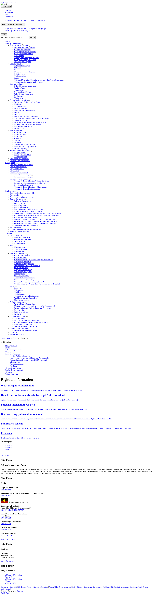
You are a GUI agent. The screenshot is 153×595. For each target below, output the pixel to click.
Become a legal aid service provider (22, 193)
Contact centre (19, 294)
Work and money (16, 130)
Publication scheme (21, 312)
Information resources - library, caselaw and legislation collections (37, 213)
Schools (17, 114)
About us (8, 233)
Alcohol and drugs (20, 106)
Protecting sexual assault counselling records (30, 122)
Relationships (19, 56)
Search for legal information (20, 161)
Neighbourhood (20, 153)
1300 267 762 (6, 524)
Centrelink (18, 138)
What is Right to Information (24, 304)
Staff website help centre (120, 587)
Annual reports (19, 318)
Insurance (17, 142)
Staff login (106, 587)
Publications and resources (19, 159)
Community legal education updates (27, 189)
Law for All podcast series (23, 185)
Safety (16, 112)
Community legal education (19, 179)
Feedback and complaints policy (25, 330)
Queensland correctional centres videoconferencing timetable (35, 221)
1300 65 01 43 (6, 495)
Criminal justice (15, 64)
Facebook (8, 577)
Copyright (13, 587)
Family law (18, 288)
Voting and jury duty (21, 120)
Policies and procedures (22, 201)
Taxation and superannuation (24, 144)
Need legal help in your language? (17, 31)
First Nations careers (21, 300)
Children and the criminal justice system (28, 82)
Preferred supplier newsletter (20, 231)
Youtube (8, 581)
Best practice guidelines (22, 262)
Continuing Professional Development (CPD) (26, 229)
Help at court (14, 171)
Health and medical (21, 104)
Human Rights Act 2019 (23, 126)
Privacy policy (19, 274)
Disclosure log (19, 310)
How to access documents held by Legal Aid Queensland (34, 306)
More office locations (7, 561)
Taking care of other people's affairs (27, 102)
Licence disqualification (22, 92)
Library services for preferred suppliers (28, 211)
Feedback (17, 314)
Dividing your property (22, 62)
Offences (17, 68)
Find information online (18, 167)
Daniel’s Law (19, 128)
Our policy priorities (21, 276)
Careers (12, 286)
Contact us (13, 332)
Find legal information (13, 44)
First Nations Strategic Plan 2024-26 (27, 320)
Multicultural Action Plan (23, 324)
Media (12, 245)
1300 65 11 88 (6, 490)
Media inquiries (19, 247)
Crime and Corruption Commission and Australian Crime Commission (39, 80)
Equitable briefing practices (24, 264)
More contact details (8, 539)
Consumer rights (20, 132)
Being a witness (20, 74)
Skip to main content (8, 2)
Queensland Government (92, 587)
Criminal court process (22, 70)
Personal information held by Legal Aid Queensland (32, 308)
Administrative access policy (24, 278)
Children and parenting (22, 50)
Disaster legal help (20, 149)
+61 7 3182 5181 (7, 535)
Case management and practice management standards (33, 260)
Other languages (65, 587)
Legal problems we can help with (21, 165)
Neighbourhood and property (20, 151)
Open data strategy (21, 268)
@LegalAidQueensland (13, 575)
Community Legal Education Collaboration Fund (31, 181)
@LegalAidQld (10, 583)
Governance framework (22, 239)
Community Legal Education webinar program (30, 187)
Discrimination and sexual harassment (27, 116)
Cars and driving (16, 84)
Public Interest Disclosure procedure (27, 266)
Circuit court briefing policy (24, 280)
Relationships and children (19, 46)
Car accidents (19, 90)
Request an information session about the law (30, 183)
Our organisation (16, 235)
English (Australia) (25, 20)
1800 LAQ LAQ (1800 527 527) (12, 510)
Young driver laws (20, 98)
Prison (16, 78)
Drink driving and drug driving (25, 86)
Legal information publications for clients (28, 209)
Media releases (19, 252)
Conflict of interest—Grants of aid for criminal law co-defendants (37, 284)
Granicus (20, 591)
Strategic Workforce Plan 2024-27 (26, 326)
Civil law (17, 292)
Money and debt (20, 134)
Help (73, 587)
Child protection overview (23, 54)
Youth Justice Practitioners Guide (26, 225)
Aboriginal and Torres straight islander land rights (31, 118)
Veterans (17, 140)
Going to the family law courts (25, 60)
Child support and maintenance (25, 52)
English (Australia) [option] (25, 29)
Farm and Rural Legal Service (25, 147)
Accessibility (53, 587)
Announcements (15, 227)
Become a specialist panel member (22, 197)
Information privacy (17, 334)
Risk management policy (23, 272)
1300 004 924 (6, 518)
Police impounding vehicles (24, 94)
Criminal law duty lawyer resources (26, 217)
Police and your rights (22, 66)
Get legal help (10, 163)
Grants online (14, 195)
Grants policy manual (21, 207)
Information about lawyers (23, 177)
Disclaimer (22, 587)
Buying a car (18, 96)
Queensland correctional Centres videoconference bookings (35, 223)
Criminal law (19, 290)
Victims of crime (20, 76)
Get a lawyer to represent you (20, 175)
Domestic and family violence (24, 48)
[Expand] (22, 44)
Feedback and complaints (19, 328)
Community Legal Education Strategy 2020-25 (30, 322)
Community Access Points (19, 173)
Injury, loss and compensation (24, 110)
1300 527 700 (6, 529)
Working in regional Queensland (25, 298)
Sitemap (79, 587)
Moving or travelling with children (26, 58)
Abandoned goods (20, 157)
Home (3, 338)
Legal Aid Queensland (22, 237)
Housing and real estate (22, 155)
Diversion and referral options (24, 72)
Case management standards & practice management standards (36, 215)
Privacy (29, 587)
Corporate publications (18, 316)
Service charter (19, 203)
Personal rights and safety (19, 100)
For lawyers (9, 191)
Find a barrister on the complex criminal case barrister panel (35, 219)
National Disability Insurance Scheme (27, 124)
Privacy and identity (21, 108)
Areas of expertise (20, 249)
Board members (20, 243)
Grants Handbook (20, 258)
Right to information (17, 302)
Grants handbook (20, 205)
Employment (18, 136)
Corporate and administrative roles (26, 296)
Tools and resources (17, 199)
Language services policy (23, 270)
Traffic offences (19, 88)
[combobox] (13, 24)
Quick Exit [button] (5, 593)
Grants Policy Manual (22, 256)
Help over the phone (17, 169)
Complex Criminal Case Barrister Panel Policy (30, 282)
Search (3, 37)
